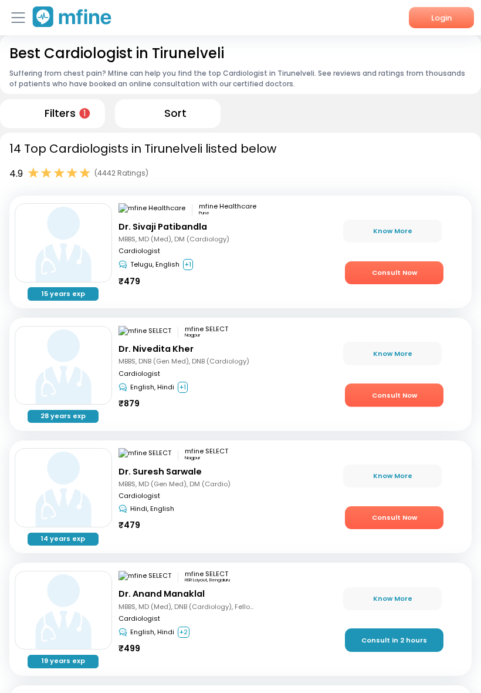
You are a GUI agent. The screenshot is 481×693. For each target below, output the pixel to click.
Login (441, 17)
